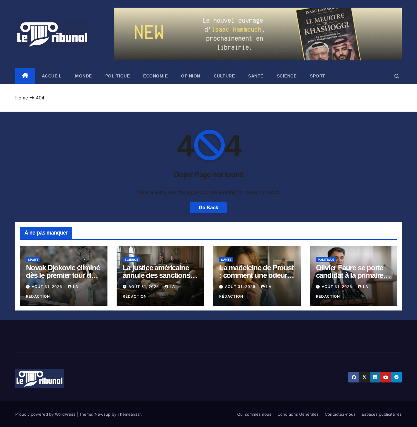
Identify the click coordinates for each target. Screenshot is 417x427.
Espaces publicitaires (382, 414)
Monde (83, 76)
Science (287, 76)
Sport (317, 76)
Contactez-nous (340, 414)
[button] (396, 76)
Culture (224, 76)
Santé (255, 76)
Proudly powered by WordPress (46, 414)
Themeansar (129, 414)
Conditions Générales (298, 414)
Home (21, 98)
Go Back (208, 207)
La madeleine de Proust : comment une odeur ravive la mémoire (256, 275)
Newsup (103, 414)
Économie (155, 76)
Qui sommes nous (254, 414)
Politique (117, 76)
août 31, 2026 (47, 286)
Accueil (52, 76)
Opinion (190, 76)
